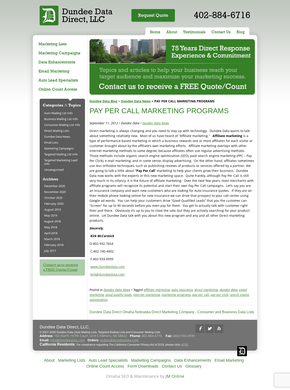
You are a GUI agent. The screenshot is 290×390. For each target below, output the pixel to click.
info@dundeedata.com (67, 340)
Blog (241, 32)
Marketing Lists (53, 43)
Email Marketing (54, 71)
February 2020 (53, 204)
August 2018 (52, 221)
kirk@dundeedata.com (107, 274)
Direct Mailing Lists (56, 131)
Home (155, 32)
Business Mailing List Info (61, 119)
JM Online (175, 376)
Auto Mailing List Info (58, 113)
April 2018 (50, 233)
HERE (184, 344)
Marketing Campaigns (59, 53)
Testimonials (194, 32)
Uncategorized (54, 170)
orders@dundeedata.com (119, 340)
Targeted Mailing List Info (61, 154)
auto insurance (182, 290)
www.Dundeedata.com (107, 267)
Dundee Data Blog (103, 101)
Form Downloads (143, 366)
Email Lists (51, 142)
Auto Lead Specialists (58, 80)
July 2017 (50, 251)
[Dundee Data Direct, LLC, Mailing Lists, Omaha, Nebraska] (242, 328)
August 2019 (52, 209)
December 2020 (54, 186)
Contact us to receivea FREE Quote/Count (60, 267)
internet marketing (146, 295)
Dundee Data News (136, 101)
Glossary (193, 366)
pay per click (219, 295)
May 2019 (50, 215)
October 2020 (53, 198)
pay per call (200, 295)
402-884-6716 (222, 14)
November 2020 (55, 192)
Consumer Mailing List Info (62, 125)
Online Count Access (58, 89)
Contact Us (221, 32)
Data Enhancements (57, 62)
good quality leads (119, 295)
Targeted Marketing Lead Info (60, 162)
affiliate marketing (157, 290)
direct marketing (206, 290)
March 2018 (52, 239)
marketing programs (176, 295)
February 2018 (53, 245)
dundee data (228, 290)
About (171, 32)
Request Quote (153, 15)
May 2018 (50, 227)
